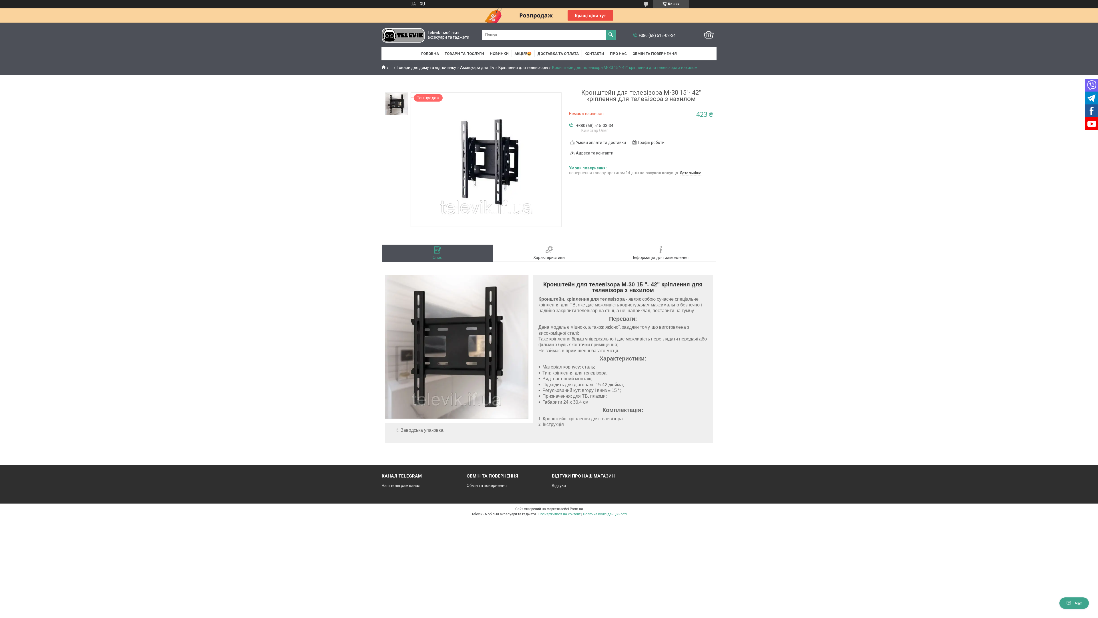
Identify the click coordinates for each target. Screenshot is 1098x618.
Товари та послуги (464, 54)
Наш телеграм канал (401, 485)
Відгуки (559, 485)
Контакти (594, 54)
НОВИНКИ (499, 54)
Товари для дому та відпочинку (426, 67)
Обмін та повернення (654, 54)
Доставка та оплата (558, 54)
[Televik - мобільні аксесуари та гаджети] (403, 35)
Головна (430, 54)
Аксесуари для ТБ (477, 67)
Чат (1078, 603)
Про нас (618, 54)
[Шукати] (611, 35)
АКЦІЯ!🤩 (523, 54)
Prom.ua (576, 509)
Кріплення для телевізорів (523, 67)
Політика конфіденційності (605, 514)
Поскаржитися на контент (559, 514)
